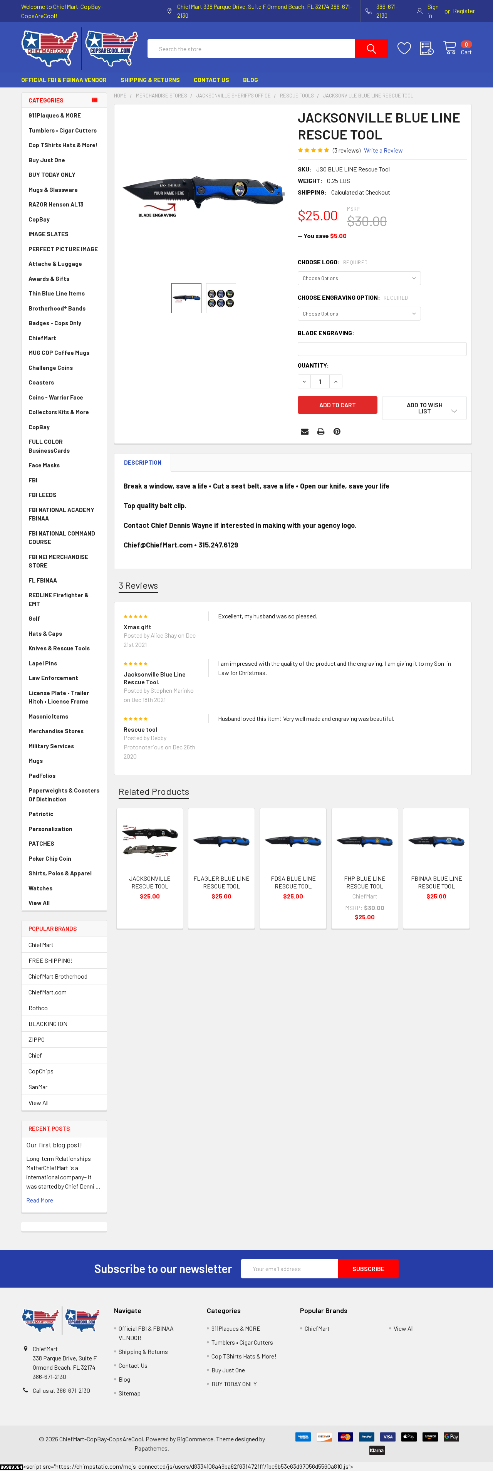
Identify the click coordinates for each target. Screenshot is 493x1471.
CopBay (39, 219)
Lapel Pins (43, 663)
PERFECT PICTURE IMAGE (63, 248)
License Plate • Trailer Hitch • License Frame (59, 697)
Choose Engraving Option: (353, 297)
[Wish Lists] (408, 48)
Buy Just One (47, 159)
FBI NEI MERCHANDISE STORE (58, 561)
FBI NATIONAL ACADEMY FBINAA (61, 514)
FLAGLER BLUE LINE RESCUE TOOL (221, 882)
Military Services (51, 745)
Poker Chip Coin (50, 858)
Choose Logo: (333, 261)
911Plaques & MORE (55, 115)
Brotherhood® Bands (57, 308)
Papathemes (151, 1448)
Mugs (36, 760)
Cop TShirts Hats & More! (63, 144)
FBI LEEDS (43, 494)
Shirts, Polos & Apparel (60, 873)
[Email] (305, 431)
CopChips (41, 1071)
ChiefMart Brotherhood (58, 976)
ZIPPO (37, 1039)
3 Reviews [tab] (138, 585)
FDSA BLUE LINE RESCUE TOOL (293, 882)
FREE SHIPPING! (51, 960)
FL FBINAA (43, 580)
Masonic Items (48, 716)
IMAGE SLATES (49, 233)
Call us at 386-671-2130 (61, 1390)
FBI (33, 480)
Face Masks (44, 465)
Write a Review (383, 150)
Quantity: (313, 365)
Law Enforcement (53, 677)
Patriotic (41, 813)
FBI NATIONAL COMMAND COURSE (62, 538)
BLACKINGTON (48, 1023)
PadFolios (42, 775)
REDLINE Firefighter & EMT (59, 599)
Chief (35, 1055)
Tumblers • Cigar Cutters (63, 130)
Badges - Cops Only (55, 322)
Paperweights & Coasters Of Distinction (64, 795)
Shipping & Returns (150, 79)
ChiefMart (42, 337)
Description (142, 462)
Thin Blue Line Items (57, 293)
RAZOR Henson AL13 (56, 204)
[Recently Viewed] (431, 48)
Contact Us (211, 79)
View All (39, 902)
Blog (250, 79)
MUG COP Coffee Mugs (59, 352)
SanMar (38, 1086)
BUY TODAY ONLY (52, 174)
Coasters (41, 382)
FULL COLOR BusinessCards (49, 446)
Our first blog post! (54, 1144)
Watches (40, 888)
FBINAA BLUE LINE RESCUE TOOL (436, 882)
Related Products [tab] (154, 791)
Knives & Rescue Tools (59, 648)
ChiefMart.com (48, 992)
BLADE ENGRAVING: (326, 332)
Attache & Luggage (55, 263)
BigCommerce (195, 1438)
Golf (34, 618)
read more (39, 1200)
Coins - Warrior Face (56, 397)
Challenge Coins (51, 367)
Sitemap (130, 1393)
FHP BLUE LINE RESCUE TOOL (365, 882)
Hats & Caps (45, 633)
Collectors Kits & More (59, 411)
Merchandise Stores (56, 730)
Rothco (38, 1007)
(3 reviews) (347, 150)
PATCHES (41, 843)
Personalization (50, 828)
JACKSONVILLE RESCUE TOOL (150, 882)
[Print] (321, 431)
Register (464, 10)
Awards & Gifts (49, 278)
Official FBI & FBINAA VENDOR (64, 79)
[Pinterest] (337, 431)
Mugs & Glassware (53, 189)
